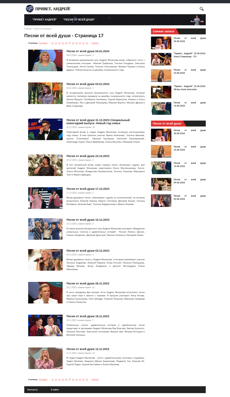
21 (83, 43)
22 (87, 43)
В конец (95, 43)
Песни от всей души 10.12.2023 (87, 219)
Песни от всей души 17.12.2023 (87, 188)
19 (76, 43)
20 (80, 43)
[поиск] (201, 8)
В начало (43, 43)
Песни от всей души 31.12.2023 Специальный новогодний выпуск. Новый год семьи (98, 122)
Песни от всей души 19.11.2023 (87, 316)
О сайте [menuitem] (55, 389)
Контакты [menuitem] (32, 389)
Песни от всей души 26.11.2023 (87, 283)
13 (56, 43)
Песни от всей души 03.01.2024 (87, 84)
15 (63, 43)
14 (59, 43)
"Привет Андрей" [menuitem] (44, 19)
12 (52, 43)
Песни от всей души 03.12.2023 (87, 250)
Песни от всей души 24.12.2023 (87, 156)
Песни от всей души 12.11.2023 (87, 349)
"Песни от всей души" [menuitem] (79, 19)
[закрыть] (196, 8)
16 (66, 43)
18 (73, 43)
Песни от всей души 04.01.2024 (87, 51)
